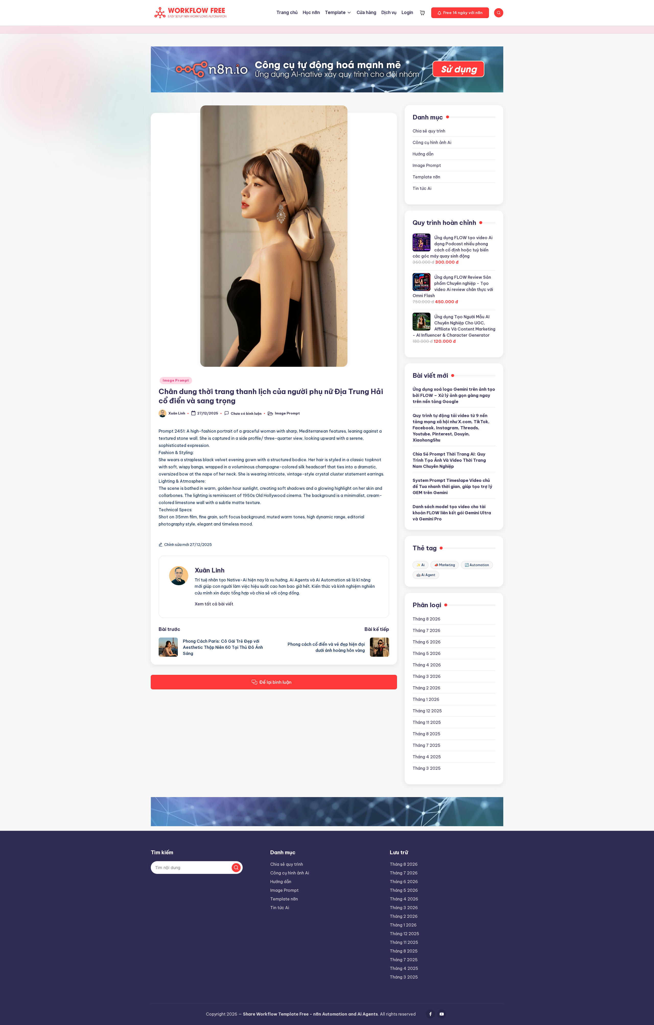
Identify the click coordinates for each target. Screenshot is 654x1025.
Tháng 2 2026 (426, 687)
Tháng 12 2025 (427, 710)
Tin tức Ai (422, 188)
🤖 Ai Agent (425, 575)
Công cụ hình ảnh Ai (432, 142)
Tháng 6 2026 (427, 641)
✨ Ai (420, 565)
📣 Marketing (444, 565)
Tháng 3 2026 (427, 676)
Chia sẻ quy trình (429, 130)
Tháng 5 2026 (427, 653)
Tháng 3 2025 (427, 768)
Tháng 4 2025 (427, 756)
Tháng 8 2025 (426, 733)
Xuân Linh (210, 570)
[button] (460, 12)
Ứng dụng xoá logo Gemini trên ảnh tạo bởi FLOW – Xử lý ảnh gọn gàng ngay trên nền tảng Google (454, 395)
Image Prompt (176, 380)
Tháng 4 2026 (427, 664)
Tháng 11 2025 (427, 722)
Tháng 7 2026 (426, 630)
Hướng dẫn (423, 153)
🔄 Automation (477, 565)
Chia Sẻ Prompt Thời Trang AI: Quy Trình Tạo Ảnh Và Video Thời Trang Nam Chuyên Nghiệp (449, 460)
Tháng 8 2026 (426, 618)
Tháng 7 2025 (426, 745)
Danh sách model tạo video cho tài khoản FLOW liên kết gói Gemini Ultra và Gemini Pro (452, 512)
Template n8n (426, 176)
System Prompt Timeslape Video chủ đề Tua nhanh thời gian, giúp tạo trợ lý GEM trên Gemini (452, 486)
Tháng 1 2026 (426, 699)
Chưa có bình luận (246, 414)
